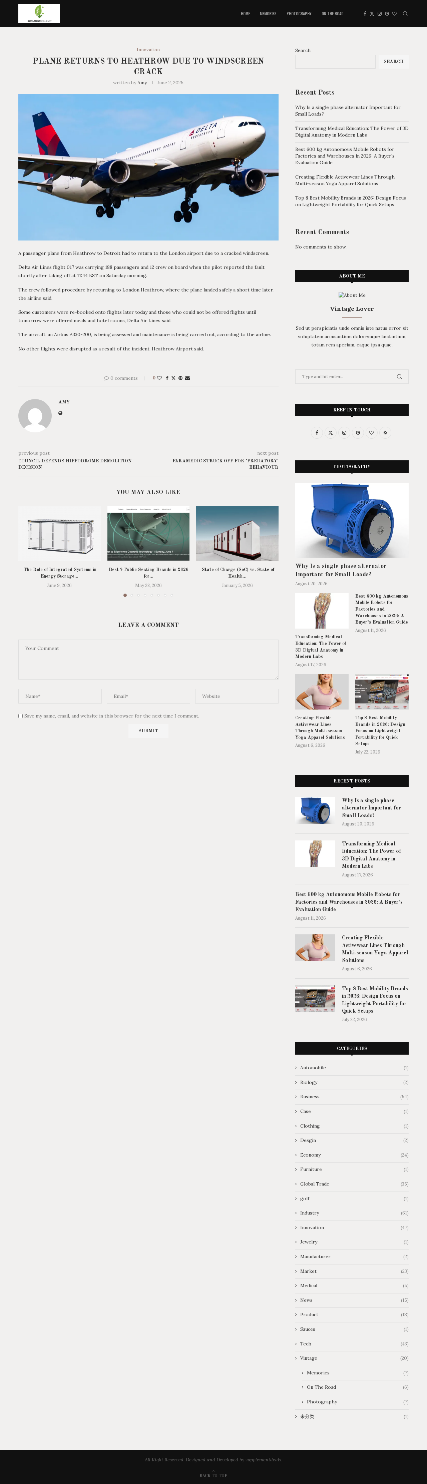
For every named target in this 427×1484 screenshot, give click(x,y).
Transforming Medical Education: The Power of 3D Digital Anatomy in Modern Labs (352, 131)
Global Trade (354, 1184)
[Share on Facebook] (167, 378)
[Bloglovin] (394, 13)
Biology (354, 1082)
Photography (299, 13)
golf (354, 1199)
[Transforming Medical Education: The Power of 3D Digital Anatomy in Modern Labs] (322, 611)
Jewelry (354, 1242)
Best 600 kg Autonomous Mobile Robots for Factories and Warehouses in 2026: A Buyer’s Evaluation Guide (345, 155)
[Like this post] (159, 378)
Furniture (354, 1169)
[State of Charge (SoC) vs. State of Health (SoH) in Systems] (237, 533)
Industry (354, 1213)
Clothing (354, 1126)
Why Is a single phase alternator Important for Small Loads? (340, 570)
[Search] (405, 13)
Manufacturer (354, 1256)
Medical (354, 1285)
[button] (27, 551)
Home (245, 13)
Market (354, 1271)
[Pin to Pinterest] (180, 378)
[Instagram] (380, 13)
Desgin (354, 1140)
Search (303, 50)
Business (354, 1097)
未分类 (354, 1416)
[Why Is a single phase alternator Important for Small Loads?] (352, 520)
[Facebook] (365, 13)
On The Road (333, 13)
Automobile (354, 1068)
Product (354, 1314)
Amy (142, 83)
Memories (268, 13)
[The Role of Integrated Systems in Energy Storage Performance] (59, 533)
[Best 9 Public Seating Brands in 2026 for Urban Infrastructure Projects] (148, 533)
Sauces (354, 1329)
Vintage (354, 1358)
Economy (354, 1155)
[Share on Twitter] (173, 378)
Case (354, 1111)
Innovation (354, 1228)
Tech (354, 1344)
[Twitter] (372, 13)
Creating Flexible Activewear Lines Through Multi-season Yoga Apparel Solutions (345, 180)
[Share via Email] (187, 378)
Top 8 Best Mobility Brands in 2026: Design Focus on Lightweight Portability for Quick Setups (350, 201)
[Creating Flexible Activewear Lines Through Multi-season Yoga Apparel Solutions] (322, 692)
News (354, 1300)
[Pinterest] (387, 13)
